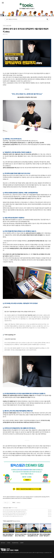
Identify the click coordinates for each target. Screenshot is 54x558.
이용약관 (8, 542)
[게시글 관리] (9, 503)
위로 (53, 543)
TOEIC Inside (5, 507)
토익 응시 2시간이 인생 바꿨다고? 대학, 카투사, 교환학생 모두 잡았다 (14, 511)
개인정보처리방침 (15, 542)
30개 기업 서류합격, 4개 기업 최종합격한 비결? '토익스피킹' (12, 516)
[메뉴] (2, 2)
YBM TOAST (3, 542)
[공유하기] (7, 503)
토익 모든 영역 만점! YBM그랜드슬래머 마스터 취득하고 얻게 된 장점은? (14, 513)
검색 (47, 19)
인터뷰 (10, 507)
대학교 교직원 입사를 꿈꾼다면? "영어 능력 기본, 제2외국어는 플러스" (14, 514)
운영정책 (21, 542)
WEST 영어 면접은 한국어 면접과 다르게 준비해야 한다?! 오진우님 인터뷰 (14, 510)
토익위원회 (9, 549)
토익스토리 (27, 9)
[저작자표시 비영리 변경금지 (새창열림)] (18, 502)
